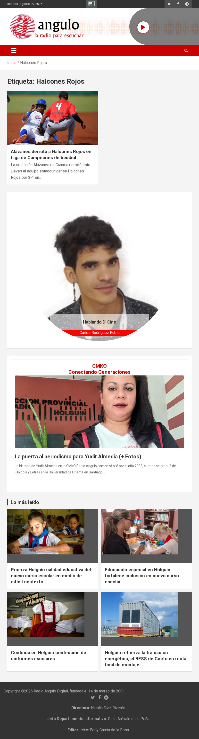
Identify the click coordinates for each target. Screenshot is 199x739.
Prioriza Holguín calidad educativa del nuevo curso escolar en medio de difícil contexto (51, 575)
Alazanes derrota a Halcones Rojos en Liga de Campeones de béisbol (51, 154)
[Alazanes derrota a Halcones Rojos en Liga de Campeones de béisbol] (52, 118)
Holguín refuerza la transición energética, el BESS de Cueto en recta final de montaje (145, 658)
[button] (39, 270)
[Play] (143, 27)
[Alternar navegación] (13, 50)
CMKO (99, 366)
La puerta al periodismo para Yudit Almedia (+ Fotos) (78, 457)
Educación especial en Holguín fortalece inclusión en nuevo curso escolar (142, 575)
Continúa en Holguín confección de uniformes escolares (48, 655)
